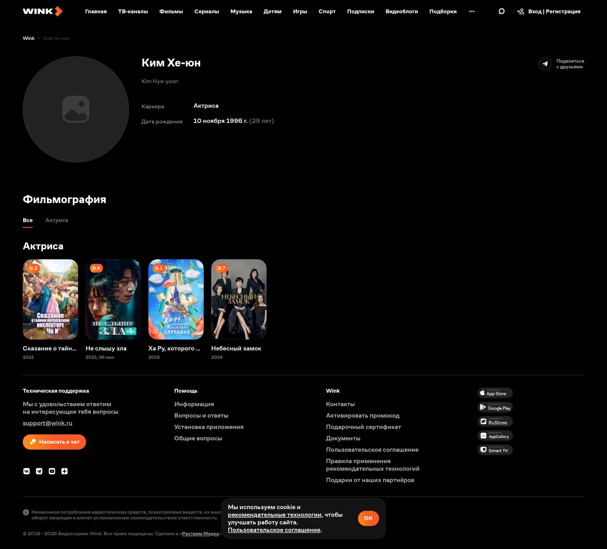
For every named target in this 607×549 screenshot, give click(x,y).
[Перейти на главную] (43, 11)
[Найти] (502, 11)
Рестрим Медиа (200, 533)
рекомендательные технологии (275, 514)
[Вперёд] (595, 299)
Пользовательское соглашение (274, 529)
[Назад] (11, 299)
